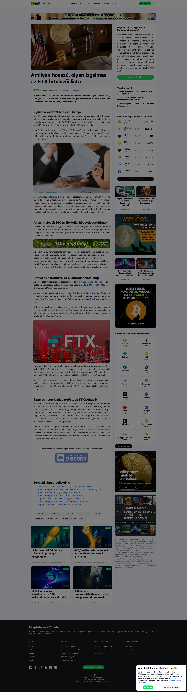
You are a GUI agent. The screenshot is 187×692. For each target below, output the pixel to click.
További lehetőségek (171, 687)
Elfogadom (148, 687)
